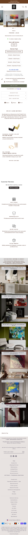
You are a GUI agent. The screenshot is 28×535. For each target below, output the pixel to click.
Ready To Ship (14, 502)
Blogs (14, 491)
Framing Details (14, 95)
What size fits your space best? (13, 381)
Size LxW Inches (14, 42)
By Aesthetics (14, 500)
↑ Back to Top (4, 433)
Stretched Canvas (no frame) (14, 51)
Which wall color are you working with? (14, 325)
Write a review (14, 187)
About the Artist (14, 483)
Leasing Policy (13, 469)
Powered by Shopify (14, 533)
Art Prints (14, 510)
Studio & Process (14, 487)
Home (13, 30)
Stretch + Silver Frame (14, 62)
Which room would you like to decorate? (13, 268)
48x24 (14, 44)
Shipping (9, 71)
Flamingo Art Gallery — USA (14, 481)
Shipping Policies (14, 465)
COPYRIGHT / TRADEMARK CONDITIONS (14, 475)
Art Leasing (14, 512)
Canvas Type (14, 49)
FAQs (14, 460)
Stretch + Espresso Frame (14, 65)
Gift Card (14, 514)
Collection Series (14, 497)
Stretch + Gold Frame (14, 58)
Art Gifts (14, 508)
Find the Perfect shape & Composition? (13, 406)
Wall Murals (14, 516)
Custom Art (14, 504)
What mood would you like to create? (14, 297)
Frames (14, 506)
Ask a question (14, 98)
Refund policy (14, 467)
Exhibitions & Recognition (14, 489)
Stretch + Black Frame (14, 55)
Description (14, 92)
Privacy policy (14, 471)
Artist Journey (13, 485)
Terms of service (14, 473)
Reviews (14, 493)
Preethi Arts (14, 479)
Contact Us (14, 463)
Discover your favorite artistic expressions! (14, 353)
